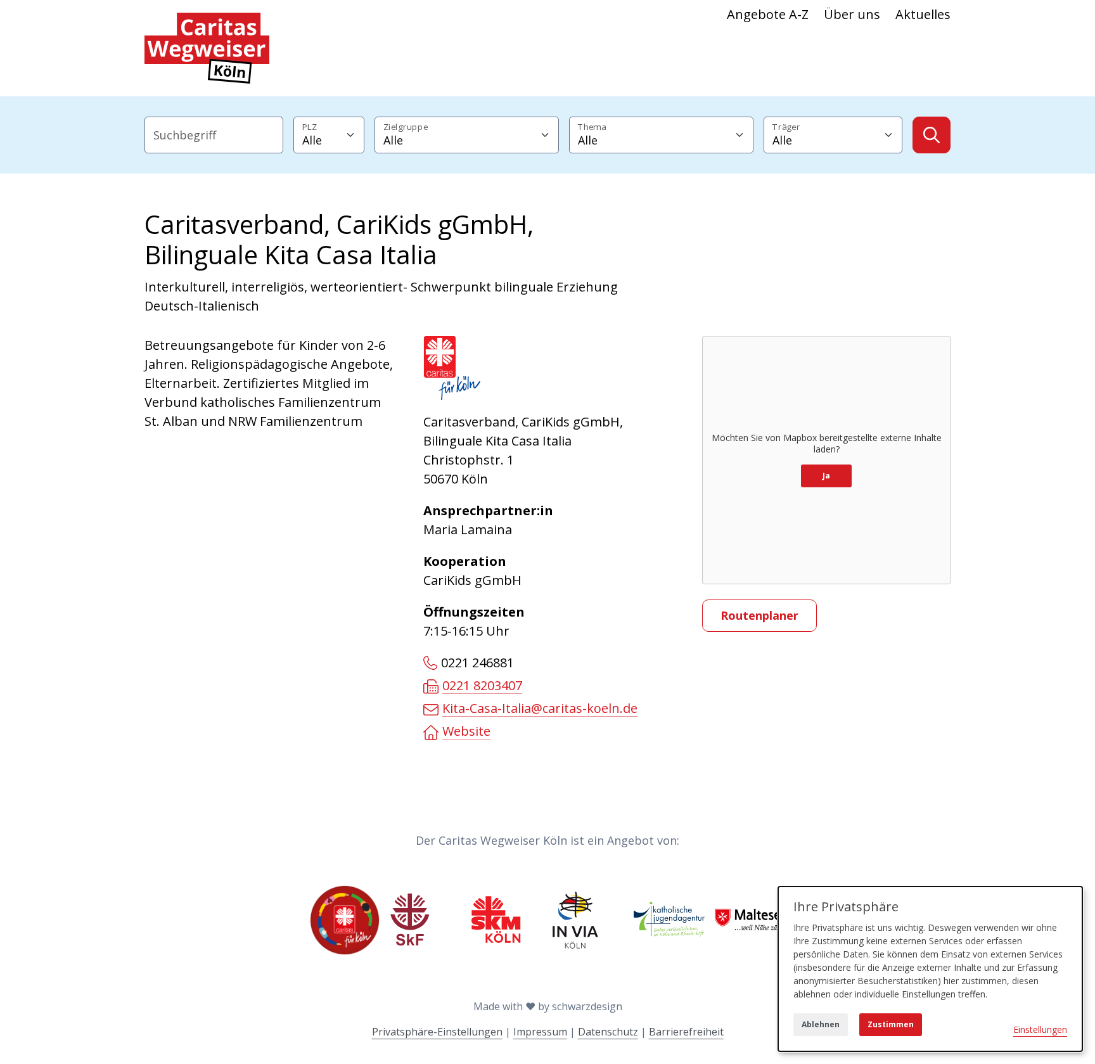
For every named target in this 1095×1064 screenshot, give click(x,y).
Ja (826, 475)
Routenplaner (759, 615)
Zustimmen (891, 1024)
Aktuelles (923, 14)
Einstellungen (1040, 1029)
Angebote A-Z (768, 14)
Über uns (852, 14)
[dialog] (930, 969)
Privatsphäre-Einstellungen (437, 1032)
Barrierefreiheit (686, 1032)
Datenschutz (608, 1032)
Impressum (540, 1032)
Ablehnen (821, 1024)
